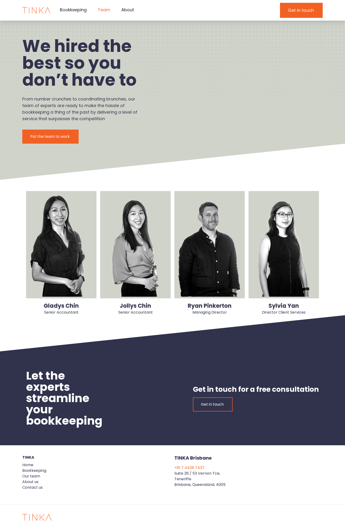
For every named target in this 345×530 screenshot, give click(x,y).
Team (104, 10)
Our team (31, 476)
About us (30, 481)
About (127, 10)
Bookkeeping (73, 10)
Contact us (32, 487)
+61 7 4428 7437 (189, 467)
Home (27, 465)
